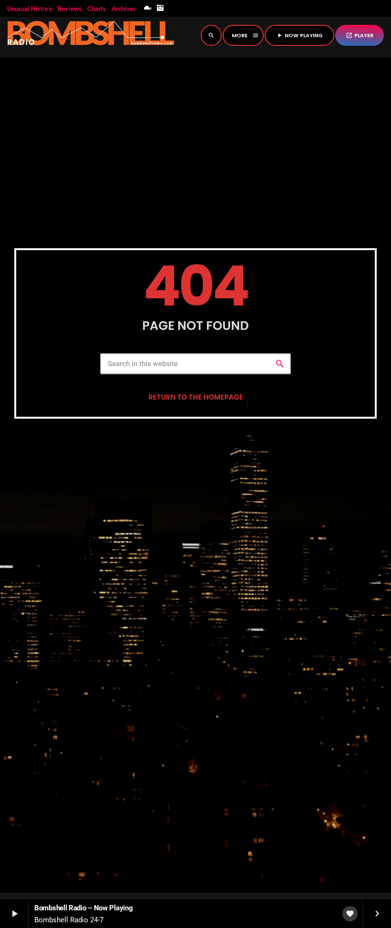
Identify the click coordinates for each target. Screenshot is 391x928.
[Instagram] (160, 8)
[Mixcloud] (148, 8)
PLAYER (359, 35)
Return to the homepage (195, 397)
